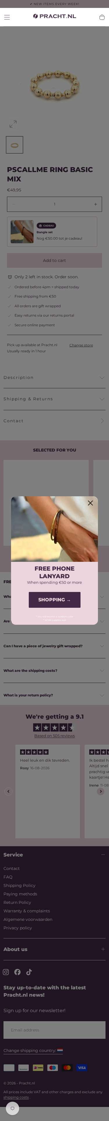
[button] (6, 17)
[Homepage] (54, 17)
